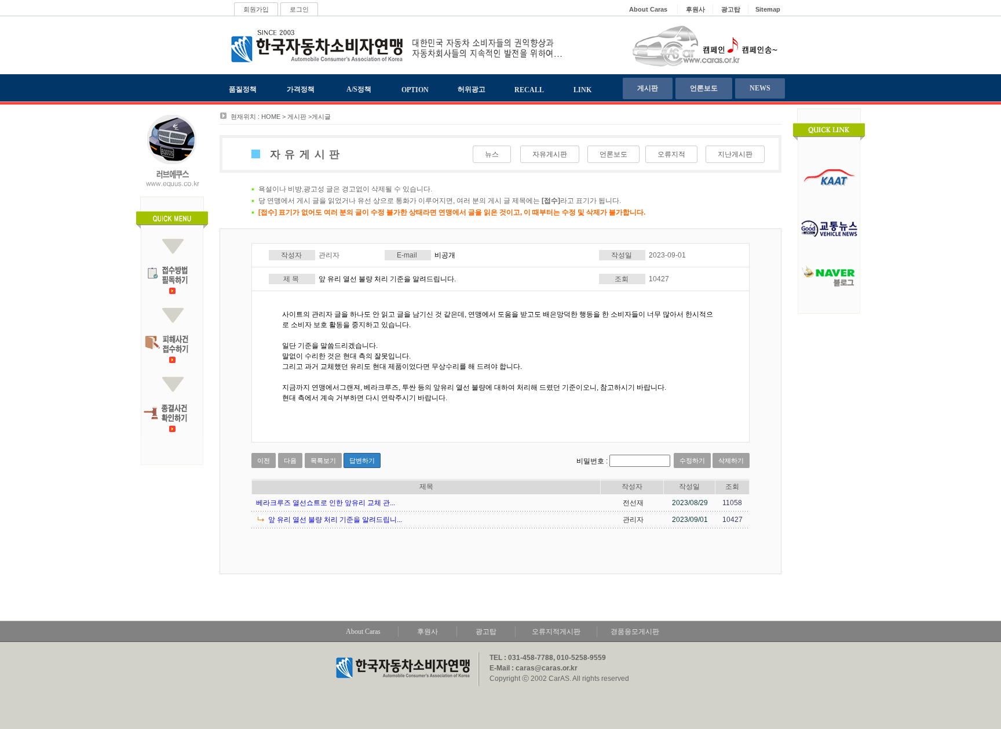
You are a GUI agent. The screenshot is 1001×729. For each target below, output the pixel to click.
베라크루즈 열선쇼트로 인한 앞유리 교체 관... (325, 503)
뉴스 (492, 154)
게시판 (647, 88)
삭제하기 (731, 460)
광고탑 (486, 632)
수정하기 (692, 460)
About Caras (363, 632)
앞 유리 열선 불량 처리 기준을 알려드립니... (335, 520)
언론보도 (704, 88)
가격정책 (301, 89)
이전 (263, 460)
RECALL (529, 90)
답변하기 (362, 460)
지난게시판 (735, 154)
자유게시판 (549, 154)
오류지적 (671, 154)
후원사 (427, 632)
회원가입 (256, 9)
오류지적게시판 (556, 632)
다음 (290, 460)
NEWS (760, 88)
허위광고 (471, 89)
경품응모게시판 (635, 632)
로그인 (299, 9)
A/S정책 (358, 89)
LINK (582, 90)
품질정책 (243, 89)
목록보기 (323, 460)
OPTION (415, 90)
